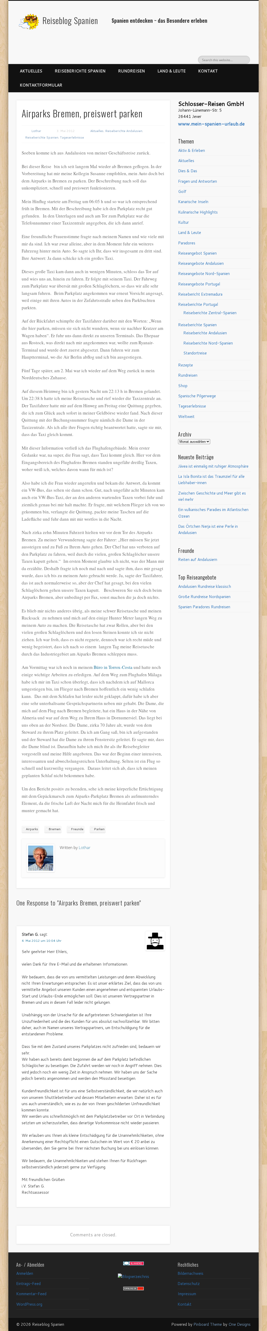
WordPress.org (29, 1304)
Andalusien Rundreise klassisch (204, 586)
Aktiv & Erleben (191, 150)
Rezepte (185, 365)
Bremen (54, 829)
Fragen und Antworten (197, 181)
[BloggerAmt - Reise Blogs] (133, 1276)
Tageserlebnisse (72, 137)
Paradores (186, 243)
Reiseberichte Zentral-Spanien (209, 312)
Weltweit (186, 416)
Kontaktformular (41, 85)
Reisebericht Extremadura (200, 294)
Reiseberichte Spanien (80, 71)
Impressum (187, 1293)
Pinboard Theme (207, 1324)
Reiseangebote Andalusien (201, 263)
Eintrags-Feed (28, 1283)
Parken (99, 829)
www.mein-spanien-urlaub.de (211, 123)
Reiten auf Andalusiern (197, 559)
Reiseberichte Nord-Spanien (208, 343)
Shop (182, 385)
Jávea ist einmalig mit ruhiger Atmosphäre (213, 466)
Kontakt (208, 71)
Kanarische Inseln (193, 201)
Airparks (32, 829)
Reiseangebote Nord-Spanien (204, 273)
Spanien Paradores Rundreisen (204, 607)
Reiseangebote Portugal (199, 284)
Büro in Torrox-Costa (113, 667)
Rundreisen (131, 71)
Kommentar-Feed (31, 1293)
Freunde (77, 829)
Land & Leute (171, 71)
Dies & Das (187, 171)
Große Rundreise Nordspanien (204, 596)
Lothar (36, 131)
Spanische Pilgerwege (197, 396)
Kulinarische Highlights (198, 212)
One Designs (239, 1324)
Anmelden (24, 1273)
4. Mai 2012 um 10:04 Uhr (42, 940)
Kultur (183, 222)
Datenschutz (189, 1283)
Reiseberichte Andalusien (123, 131)
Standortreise (195, 353)
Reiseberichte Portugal (198, 304)
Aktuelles (31, 71)
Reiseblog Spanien (70, 20)
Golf (182, 191)
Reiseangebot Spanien (197, 253)
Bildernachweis (190, 1273)
